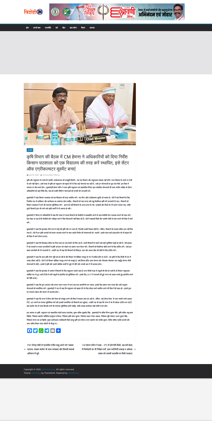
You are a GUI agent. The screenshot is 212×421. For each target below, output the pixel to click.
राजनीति (48, 27)
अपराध (92, 27)
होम (27, 27)
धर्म (57, 27)
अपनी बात (36, 27)
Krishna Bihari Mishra (51, 175)
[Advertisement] (106, 53)
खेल (63, 27)
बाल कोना (73, 27)
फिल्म (83, 27)
